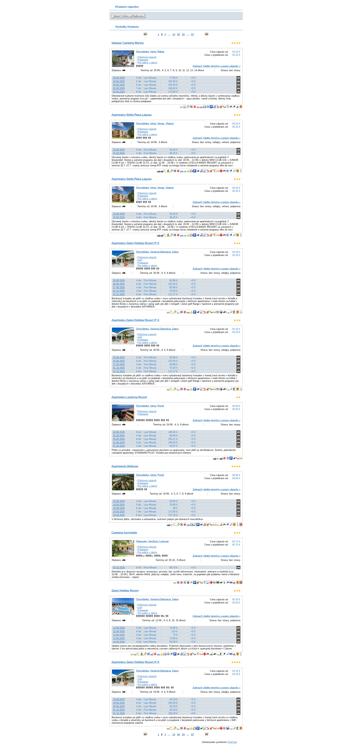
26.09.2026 (119, 280)
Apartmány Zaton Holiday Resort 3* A (135, 243)
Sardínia (153, 541)
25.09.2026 (119, 153)
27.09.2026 (119, 287)
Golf (140, 260)
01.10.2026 (119, 291)
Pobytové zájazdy (147, 57)
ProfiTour (232, 742)
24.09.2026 (119, 149)
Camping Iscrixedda (124, 532)
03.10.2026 (119, 567)
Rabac (160, 51)
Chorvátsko (142, 51)
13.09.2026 (119, 634)
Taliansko (141, 541)
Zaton (175, 251)
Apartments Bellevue (124, 466)
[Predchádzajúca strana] (145, 34)
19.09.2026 (119, 501)
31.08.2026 (119, 442)
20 (178, 34)
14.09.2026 (119, 638)
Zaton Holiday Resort (125, 590)
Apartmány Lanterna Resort (129, 397)
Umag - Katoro (165, 123)
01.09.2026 (119, 446)
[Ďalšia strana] (206, 34)
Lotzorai (164, 541)
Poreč (160, 405)
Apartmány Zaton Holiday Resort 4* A (135, 662)
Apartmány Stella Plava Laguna (131, 114)
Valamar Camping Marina (127, 42)
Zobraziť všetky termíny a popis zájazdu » (216, 66)
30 (183, 34)
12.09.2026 (119, 628)
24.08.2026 (119, 432)
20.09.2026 (119, 77)
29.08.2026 (119, 439)
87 (192, 34)
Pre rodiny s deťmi (147, 62)
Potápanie (143, 59)
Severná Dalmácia (160, 251)
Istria (153, 51)
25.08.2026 (119, 435)
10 (173, 34)
